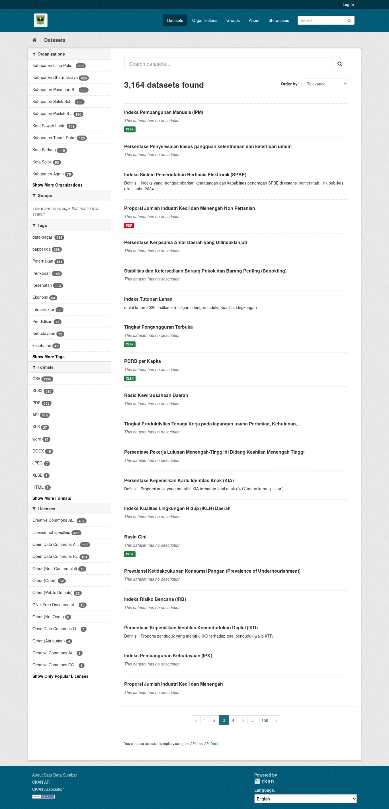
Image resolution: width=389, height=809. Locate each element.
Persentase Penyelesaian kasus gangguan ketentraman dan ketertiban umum (208, 146)
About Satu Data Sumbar (54, 775)
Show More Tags (48, 356)
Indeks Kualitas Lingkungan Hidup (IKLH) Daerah (177, 508)
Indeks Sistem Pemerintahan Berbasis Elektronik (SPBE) (185, 174)
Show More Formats (51, 498)
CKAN (264, 781)
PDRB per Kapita (142, 361)
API (193, 743)
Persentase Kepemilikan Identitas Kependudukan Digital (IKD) (191, 627)
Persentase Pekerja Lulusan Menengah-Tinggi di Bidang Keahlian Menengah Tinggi (214, 451)
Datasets (175, 20)
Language (264, 790)
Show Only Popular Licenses (60, 676)
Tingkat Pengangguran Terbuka (158, 326)
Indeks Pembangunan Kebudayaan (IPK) (168, 655)
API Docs (211, 743)
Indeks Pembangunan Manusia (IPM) (163, 112)
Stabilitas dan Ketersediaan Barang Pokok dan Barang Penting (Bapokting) (205, 270)
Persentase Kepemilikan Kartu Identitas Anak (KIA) (179, 480)
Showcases (279, 20)
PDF (129, 225)
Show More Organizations (57, 185)
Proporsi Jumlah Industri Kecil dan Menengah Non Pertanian (189, 208)
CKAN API (41, 782)
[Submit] (349, 19)
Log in (348, 4)
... (252, 720)
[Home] (34, 39)
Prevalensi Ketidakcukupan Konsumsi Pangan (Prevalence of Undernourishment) (212, 571)
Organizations (204, 20)
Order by (289, 84)
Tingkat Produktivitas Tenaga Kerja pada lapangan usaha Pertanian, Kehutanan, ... (213, 423)
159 (264, 720)
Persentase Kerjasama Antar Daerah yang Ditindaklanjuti (185, 242)
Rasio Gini (135, 536)
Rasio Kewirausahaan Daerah (156, 395)
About (254, 20)
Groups (233, 20)
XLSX (130, 129)
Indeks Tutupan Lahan (148, 299)
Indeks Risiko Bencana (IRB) (155, 599)
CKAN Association (48, 789)
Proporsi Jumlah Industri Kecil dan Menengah (173, 684)
